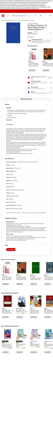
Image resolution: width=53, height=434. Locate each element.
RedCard (25, 8)
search (36, 15)
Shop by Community (37, 5)
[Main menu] (7, 15)
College (19, 0)
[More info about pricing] (50, 33)
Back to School (13, 0)
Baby (32, 2)
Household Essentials (25, 2)
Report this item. (42, 212)
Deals (5, 7)
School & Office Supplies (21, 4)
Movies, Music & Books (9, 5)
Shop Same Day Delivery (12, 8)
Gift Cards (29, 5)
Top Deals (31, 7)
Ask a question (11, 249)
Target (2, 20)
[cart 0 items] (50, 15)
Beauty (35, 2)
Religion (32, 20)
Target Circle (30, 8)
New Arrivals (15, 7)
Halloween (23, 0)
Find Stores (36, 8)
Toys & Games (30, 4)
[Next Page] (52, 60)
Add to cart (32, 70)
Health (8, 4)
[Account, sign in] (43, 15)
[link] (33, 31)
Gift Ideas (24, 5)
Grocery (18, 2)
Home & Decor (45, 0)
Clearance (9, 7)
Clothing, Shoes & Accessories (33, 0)
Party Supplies (18, 5)
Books (18, 20)
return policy (12, 240)
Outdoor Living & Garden (10, 2)
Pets (6, 4)
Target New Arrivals (5, 0)
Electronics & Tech (38, 4)
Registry (21, 8)
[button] (33, 31)
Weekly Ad (45, 7)
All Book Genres (25, 20)
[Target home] (3, 15)
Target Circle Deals (38, 7)
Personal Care (40, 2)
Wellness (12, 4)
